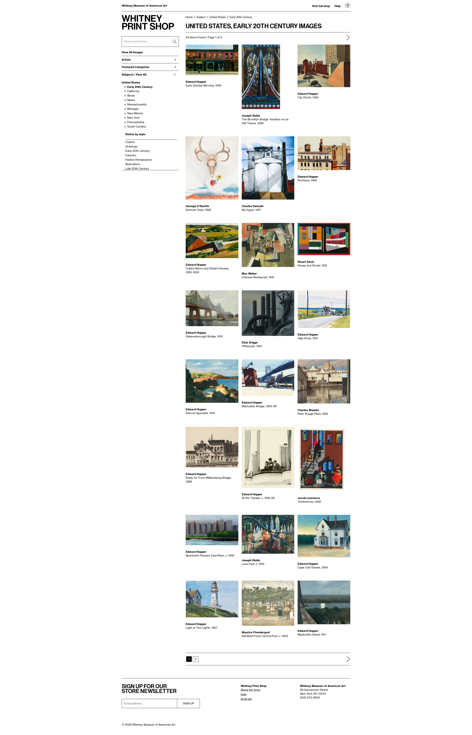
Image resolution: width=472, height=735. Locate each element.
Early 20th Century (139, 86)
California (133, 91)
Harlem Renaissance (138, 159)
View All (141, 74)
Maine (131, 100)
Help (337, 6)
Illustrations (132, 164)
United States (131, 82)
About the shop (250, 690)
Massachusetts (137, 104)
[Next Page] (348, 37)
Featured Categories (135, 67)
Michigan (133, 109)
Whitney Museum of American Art (144, 5)
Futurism (130, 155)
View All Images (132, 52)
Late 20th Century (137, 168)
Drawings (131, 146)
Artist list (246, 699)
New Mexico (135, 113)
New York (133, 117)
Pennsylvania (135, 122)
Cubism (130, 142)
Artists (126, 59)
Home (189, 17)
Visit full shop (321, 6)
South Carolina (136, 126)
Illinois (131, 95)
